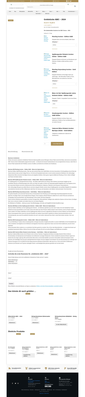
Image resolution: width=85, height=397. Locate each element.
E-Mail (10, 278)
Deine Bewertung (13, 260)
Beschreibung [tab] (13, 151)
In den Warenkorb (57, 143)
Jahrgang (55, 100)
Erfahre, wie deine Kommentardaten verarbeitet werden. (49, 286)
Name (10, 273)
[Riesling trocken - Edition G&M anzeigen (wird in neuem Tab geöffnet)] (74, 36)
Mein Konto (57, 1)
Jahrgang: (55, 41)
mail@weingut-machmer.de (37, 1)
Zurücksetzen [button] (54, 48)
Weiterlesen (12, 322)
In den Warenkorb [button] (61, 324)
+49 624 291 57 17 (32, 384)
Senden (11, 283)
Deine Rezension (13, 263)
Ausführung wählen (26, 355)
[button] (47, 38)
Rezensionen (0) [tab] (27, 151)
